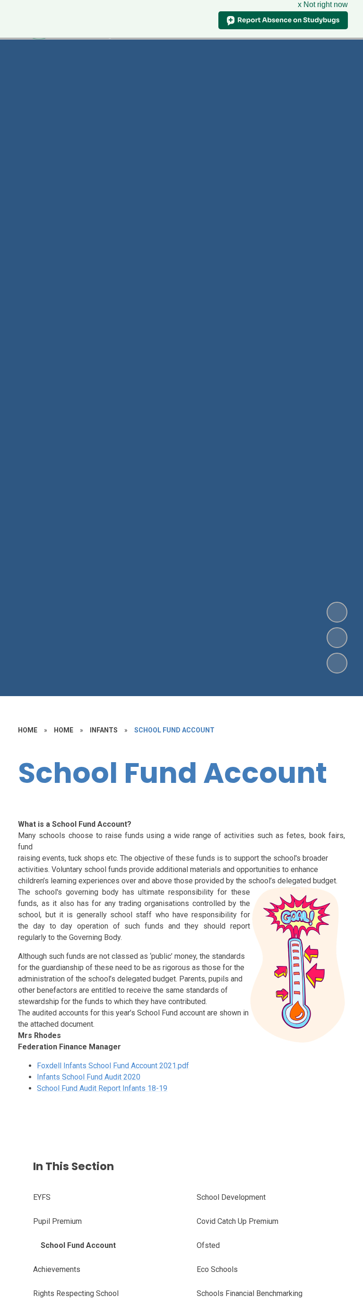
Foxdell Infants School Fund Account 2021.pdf (113, 1065)
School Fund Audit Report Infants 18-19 (102, 1088)
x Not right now (323, 4)
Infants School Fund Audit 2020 (88, 1076)
